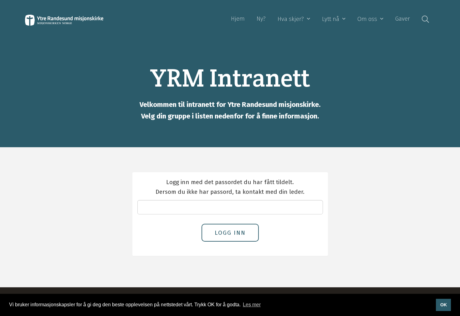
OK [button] (443, 304)
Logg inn (230, 232)
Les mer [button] (252, 304)
